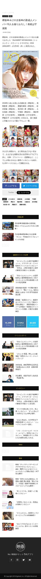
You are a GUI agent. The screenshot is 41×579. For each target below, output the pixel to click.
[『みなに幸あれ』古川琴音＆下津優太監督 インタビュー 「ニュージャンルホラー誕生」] (8, 423)
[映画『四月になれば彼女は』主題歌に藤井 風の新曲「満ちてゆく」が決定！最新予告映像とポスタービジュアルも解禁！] (8, 482)
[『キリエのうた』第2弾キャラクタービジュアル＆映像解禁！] (8, 516)
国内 (10, 16)
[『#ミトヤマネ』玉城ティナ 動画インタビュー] (8, 494)
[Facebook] (11, 560)
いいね (8, 317)
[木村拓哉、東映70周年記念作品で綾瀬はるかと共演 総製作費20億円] (8, 368)
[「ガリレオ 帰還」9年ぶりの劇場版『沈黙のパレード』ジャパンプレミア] (8, 357)
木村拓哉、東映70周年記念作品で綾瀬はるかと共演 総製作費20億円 (26, 367)
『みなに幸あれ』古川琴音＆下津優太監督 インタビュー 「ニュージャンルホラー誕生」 (26, 422)
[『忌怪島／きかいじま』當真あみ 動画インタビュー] (8, 505)
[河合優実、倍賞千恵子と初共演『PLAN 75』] (8, 379)
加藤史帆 (19, 199)
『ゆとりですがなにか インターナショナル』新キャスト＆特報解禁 (26, 526)
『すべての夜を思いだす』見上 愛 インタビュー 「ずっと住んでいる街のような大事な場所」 (26, 411)
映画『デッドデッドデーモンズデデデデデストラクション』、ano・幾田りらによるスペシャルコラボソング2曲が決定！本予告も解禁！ (27, 469)
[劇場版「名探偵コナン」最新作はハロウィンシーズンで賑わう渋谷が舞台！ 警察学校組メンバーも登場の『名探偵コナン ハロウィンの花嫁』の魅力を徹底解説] (8, 303)
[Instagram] (17, 560)
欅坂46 (13, 202)
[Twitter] (23, 560)
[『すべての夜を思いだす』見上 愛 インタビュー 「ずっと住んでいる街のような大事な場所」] (8, 412)
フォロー (20, 317)
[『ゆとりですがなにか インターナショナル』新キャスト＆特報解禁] (8, 527)
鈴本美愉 (34, 202)
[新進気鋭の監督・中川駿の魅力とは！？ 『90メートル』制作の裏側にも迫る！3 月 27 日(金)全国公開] (8, 291)
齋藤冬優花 (23, 204)
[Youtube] (29, 560)
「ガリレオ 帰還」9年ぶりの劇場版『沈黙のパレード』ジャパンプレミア (26, 356)
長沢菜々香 (6, 204)
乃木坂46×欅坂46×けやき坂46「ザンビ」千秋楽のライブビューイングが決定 (27, 236)
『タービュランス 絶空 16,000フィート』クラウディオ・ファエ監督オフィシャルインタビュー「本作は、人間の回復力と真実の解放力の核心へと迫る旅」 (27, 265)
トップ (4, 13)
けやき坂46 (11, 199)
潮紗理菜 (19, 202)
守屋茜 (34, 199)
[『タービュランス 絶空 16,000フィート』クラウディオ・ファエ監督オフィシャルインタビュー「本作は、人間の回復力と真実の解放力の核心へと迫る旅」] (8, 264)
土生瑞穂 (27, 199)
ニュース (11, 13)
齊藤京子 (14, 204)
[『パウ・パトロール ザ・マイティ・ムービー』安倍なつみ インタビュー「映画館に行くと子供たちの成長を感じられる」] (8, 434)
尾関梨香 (5, 202)
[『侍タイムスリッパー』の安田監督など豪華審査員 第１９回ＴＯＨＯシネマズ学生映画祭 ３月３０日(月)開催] (8, 278)
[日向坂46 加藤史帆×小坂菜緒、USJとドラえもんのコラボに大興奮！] (8, 226)
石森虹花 (27, 202)
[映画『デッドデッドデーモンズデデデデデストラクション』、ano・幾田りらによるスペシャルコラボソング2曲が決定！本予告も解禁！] (8, 467)
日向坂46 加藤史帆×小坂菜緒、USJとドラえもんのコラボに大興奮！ (27, 225)
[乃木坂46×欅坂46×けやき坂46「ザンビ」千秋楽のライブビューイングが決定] (8, 237)
